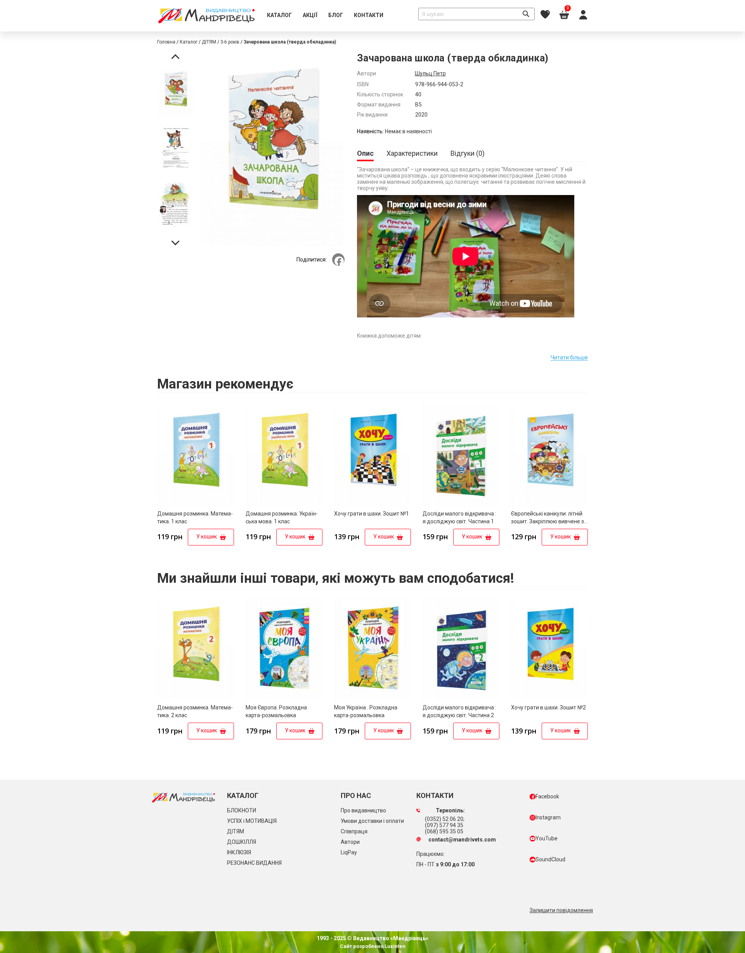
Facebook (547, 796)
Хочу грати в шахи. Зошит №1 (371, 513)
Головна (166, 42)
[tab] (365, 154)
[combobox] (476, 14)
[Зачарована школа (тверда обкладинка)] (175, 92)
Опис (365, 153)
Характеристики (412, 153)
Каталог (189, 42)
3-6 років (229, 42)
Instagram (548, 817)
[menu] (325, 15)
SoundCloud (550, 859)
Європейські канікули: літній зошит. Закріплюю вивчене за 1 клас (549, 521)
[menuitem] (279, 15)
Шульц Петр (430, 73)
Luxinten (394, 946)
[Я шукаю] (526, 14)
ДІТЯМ (209, 42)
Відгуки (466, 153)
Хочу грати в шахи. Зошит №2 (548, 707)
